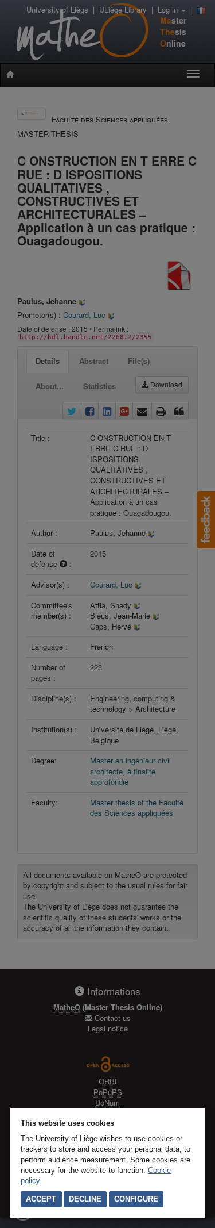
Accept (41, 1199)
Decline (85, 1199)
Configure (136, 1199)
